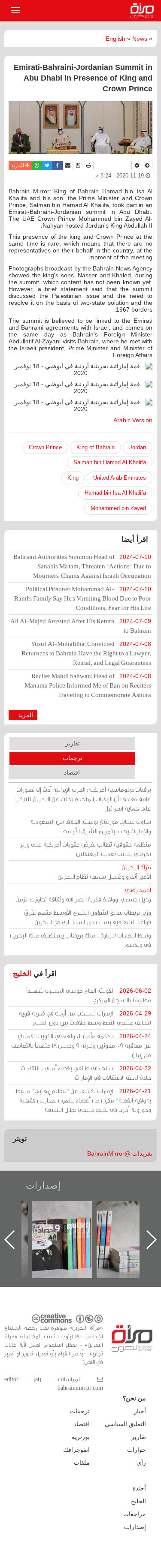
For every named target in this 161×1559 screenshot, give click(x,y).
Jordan (137, 447)
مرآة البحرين (144, 10)
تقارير (72, 743)
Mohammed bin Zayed (118, 508)
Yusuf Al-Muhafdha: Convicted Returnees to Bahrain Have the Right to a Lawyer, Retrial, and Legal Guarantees (86, 653)
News (139, 38)
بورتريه (81, 1436)
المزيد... (23, 715)
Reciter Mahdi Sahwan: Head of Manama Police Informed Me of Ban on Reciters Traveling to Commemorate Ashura (87, 685)
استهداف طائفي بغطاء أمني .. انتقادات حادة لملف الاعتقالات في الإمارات (86, 1072)
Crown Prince (45, 447)
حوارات (136, 1449)
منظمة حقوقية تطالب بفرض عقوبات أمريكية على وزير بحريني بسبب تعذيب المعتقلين (85, 849)
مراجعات (134, 1514)
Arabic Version (132, 420)
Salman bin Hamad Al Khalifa (109, 462)
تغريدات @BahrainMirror (119, 1153)
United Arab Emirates (119, 478)
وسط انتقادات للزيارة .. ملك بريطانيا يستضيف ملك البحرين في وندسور (80, 940)
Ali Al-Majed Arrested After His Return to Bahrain (80, 625)
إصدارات (43, 1185)
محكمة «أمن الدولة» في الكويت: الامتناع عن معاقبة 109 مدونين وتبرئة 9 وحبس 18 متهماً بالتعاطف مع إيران (81, 1045)
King (73, 478)
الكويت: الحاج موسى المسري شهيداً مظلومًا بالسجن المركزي (88, 995)
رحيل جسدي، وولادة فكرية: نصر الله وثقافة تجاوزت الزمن (83, 894)
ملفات (82, 1462)
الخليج (22, 974)
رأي (141, 1462)
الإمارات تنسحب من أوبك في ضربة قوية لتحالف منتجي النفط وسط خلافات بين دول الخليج (84, 1018)
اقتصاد (72, 772)
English (115, 38)
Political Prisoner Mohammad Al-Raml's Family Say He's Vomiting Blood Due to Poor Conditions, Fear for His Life (82, 598)
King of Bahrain (95, 447)
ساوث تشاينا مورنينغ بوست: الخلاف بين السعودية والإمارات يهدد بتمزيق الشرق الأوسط (90, 826)
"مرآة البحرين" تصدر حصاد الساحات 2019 (127, 1221)
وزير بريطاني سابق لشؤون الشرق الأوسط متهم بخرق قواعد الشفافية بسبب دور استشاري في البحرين (87, 917)
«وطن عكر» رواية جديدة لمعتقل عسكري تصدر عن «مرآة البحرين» (63, 1226)
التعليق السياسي (125, 1424)
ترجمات (72, 757)
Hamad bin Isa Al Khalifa (115, 493)
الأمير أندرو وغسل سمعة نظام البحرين (104, 871)
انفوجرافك (76, 1449)
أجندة (139, 1488)
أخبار (140, 1411)
